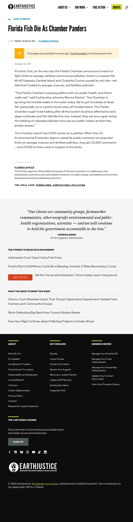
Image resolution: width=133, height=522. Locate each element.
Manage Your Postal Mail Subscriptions (104, 369)
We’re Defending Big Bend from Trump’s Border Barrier (44, 312)
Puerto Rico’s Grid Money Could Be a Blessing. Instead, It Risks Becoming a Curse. (62, 266)
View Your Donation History (106, 384)
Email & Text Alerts (59, 364)
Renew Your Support (60, 369)
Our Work (80, 7)
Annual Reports (16, 379)
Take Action (99, 7)
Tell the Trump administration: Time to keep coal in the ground (76, 275)
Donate (117, 7)
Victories (12, 385)
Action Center (57, 358)
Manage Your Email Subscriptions (101, 360)
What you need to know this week (29, 291)
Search (126, 7)
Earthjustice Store (59, 385)
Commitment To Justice (20, 369)
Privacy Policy (15, 395)
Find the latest (78, 53)
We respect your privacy (45, 483)
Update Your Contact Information (102, 377)
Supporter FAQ (57, 390)
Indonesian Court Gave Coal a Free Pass (34, 257)
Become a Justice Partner (63, 374)
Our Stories (22, 18)
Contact (12, 400)
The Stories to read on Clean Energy (31, 249)
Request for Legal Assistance (23, 406)
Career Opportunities (19, 390)
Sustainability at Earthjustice (23, 374)
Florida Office (48, 41)
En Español (14, 358)
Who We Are (14, 353)
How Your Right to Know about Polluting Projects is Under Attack (51, 321)
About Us (62, 7)
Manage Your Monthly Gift (105, 353)
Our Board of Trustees (19, 364)
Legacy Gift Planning (60, 379)
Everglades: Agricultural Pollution (60, 185)
